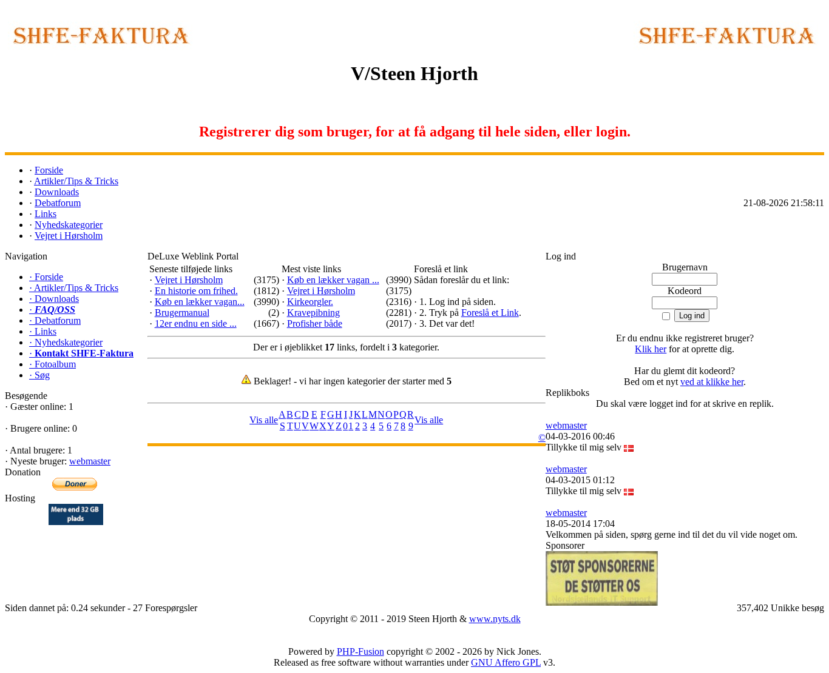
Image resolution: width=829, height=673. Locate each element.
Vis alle (263, 420)
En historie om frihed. (196, 291)
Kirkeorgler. (310, 301)
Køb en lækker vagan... (200, 301)
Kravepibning (313, 312)
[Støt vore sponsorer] (602, 578)
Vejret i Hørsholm (189, 280)
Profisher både (314, 323)
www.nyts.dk (495, 619)
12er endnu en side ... (196, 323)
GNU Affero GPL (506, 662)
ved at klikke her (711, 382)
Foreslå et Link (490, 312)
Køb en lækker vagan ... (333, 280)
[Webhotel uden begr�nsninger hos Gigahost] (76, 522)
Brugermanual (182, 312)
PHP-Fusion (360, 651)
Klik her (650, 349)
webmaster (89, 461)
